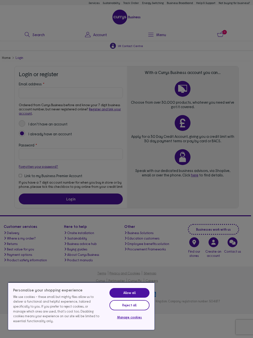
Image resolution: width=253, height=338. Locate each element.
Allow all (129, 293)
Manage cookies (129, 317)
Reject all (129, 305)
